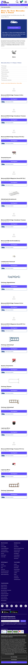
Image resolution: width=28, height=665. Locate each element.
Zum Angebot (14, 99)
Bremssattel (16, 567)
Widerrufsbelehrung (4, 574)
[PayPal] (4, 632)
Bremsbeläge (16, 565)
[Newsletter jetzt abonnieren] (23, 621)
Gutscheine (16, 558)
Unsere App (3, 556)
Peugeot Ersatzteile (4, 593)
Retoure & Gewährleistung (19, 548)
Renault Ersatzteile (4, 595)
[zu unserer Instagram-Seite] (11, 606)
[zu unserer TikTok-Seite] (26, 606)
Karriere (2, 553)
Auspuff (15, 564)
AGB (2, 567)
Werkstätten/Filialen (5, 551)
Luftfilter (15, 572)
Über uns (2, 544)
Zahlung (15, 544)
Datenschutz (3, 565)
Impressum (3, 569)
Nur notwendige (14, 656)
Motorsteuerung (5, 76)
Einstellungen (14, 659)
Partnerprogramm (4, 550)
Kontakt (2, 564)
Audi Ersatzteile (4, 585)
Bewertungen (3, 555)
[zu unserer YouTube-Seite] (7, 606)
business (3, 546)
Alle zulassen (14, 662)
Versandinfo (16, 546)
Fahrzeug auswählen (14, 27)
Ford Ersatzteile (4, 588)
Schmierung (4, 78)
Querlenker (16, 576)
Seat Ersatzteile (4, 597)
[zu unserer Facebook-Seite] (2, 606)
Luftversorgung (5, 70)
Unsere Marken (17, 555)
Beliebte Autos (16, 556)
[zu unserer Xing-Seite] (16, 606)
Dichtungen (4, 65)
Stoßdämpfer (16, 577)
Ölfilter (15, 574)
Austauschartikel (17, 550)
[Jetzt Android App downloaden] (14, 612)
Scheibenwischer (17, 579)
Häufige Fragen (17, 551)
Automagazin (16, 553)
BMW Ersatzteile (4, 586)
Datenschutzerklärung (11, 624)
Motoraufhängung (5, 72)
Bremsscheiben (17, 569)
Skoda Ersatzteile (4, 598)
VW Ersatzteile (3, 600)
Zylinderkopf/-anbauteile (6, 80)
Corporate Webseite (4, 548)
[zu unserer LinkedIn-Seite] (21, 606)
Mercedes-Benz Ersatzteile (6, 590)
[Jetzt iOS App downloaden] (5, 612)
